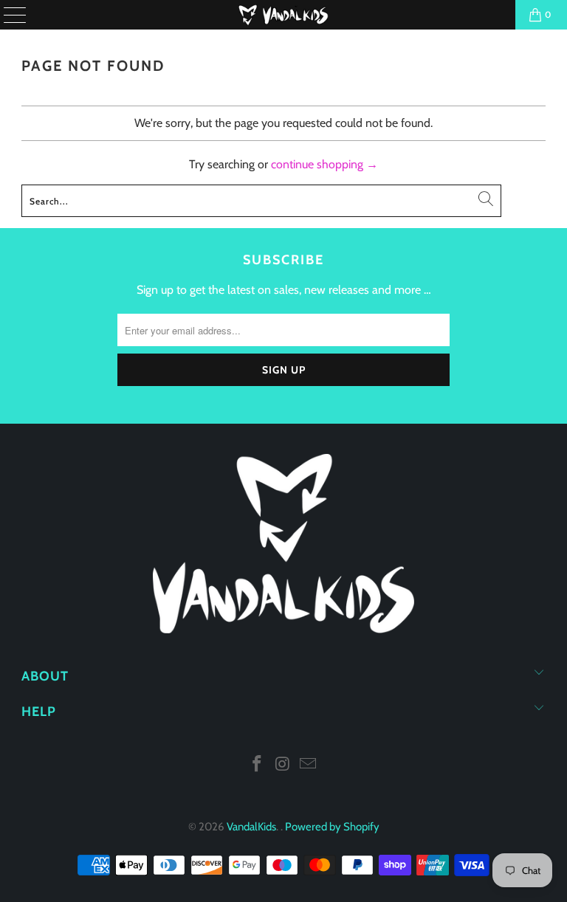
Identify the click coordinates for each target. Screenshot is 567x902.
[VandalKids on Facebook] (257, 765)
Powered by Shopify (332, 826)
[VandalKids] (283, 15)
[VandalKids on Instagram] (283, 765)
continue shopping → (324, 164)
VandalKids (251, 826)
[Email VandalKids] (309, 765)
